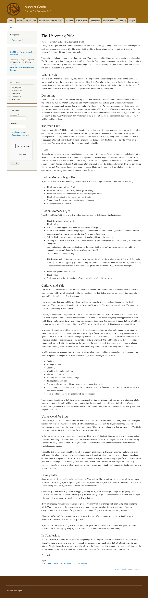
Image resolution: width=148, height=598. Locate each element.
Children (76, 563)
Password (14, 123)
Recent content (17, 40)
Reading (122, 20)
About (19, 20)
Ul (61, 563)
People (132, 20)
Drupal (19, 590)
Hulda (55, 563)
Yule (43, 563)
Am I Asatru (31, 20)
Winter (49, 563)
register (124, 569)
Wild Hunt (67, 563)
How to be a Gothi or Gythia (51, 20)
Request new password (20, 135)
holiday (84, 563)
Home (11, 20)
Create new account (19, 132)
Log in (117, 569)
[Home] (14, 9)
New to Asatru (109, 20)
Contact (69, 20)
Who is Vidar (81, 20)
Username (14, 115)
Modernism (95, 20)
